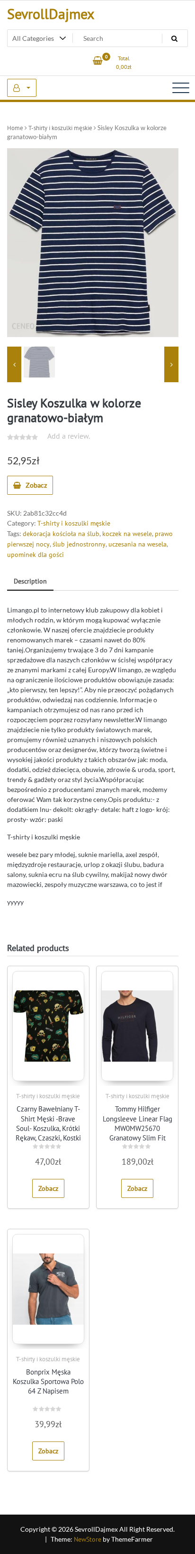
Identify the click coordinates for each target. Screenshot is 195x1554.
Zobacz (36, 485)
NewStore (87, 1539)
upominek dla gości (35, 554)
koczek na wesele (127, 533)
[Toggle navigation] (181, 88)
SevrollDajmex (50, 13)
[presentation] (14, 365)
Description (30, 581)
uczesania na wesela (137, 544)
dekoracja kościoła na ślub (61, 533)
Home (15, 128)
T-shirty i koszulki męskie (60, 128)
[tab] (30, 582)
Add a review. (68, 436)
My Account (21, 88)
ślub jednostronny (79, 544)
